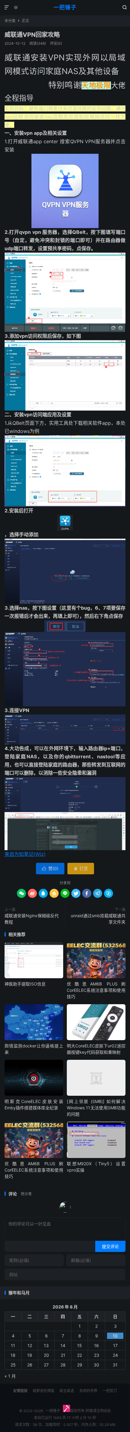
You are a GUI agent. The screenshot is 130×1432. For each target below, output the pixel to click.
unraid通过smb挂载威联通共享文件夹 (98, 918)
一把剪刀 (109, 1390)
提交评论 (110, 1246)
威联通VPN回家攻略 (32, 34)
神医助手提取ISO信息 (25, 983)
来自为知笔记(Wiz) (25, 854)
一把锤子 (65, 7)
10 (115, 1335)
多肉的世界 (88, 1390)
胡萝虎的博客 (43, 1390)
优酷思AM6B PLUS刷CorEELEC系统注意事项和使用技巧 (96, 990)
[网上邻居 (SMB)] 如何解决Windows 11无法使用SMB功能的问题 (96, 1108)
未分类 (10, 20)
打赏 (80, 868)
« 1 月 (10, 1376)
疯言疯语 (67, 1390)
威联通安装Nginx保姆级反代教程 (32, 918)
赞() (50, 868)
